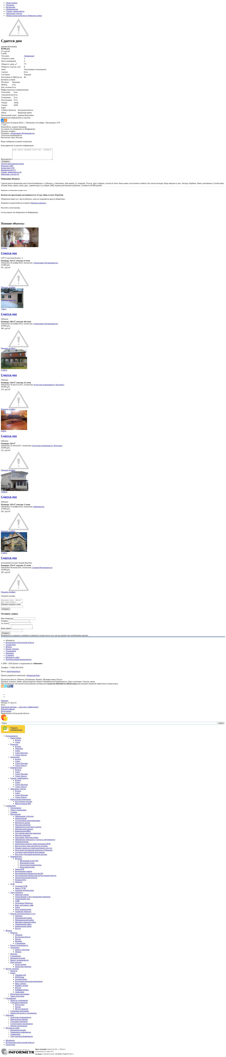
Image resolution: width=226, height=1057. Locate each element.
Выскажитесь (6, 159)
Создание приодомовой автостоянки (30, 852)
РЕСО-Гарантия (21, 1009)
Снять (17, 751)
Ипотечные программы (19, 994)
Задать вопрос (20, 964)
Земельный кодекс (27, 863)
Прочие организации (18, 1026)
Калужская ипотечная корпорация (28, 981)
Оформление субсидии (24, 816)
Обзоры (18, 952)
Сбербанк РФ (20, 975)
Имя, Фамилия (7, 618)
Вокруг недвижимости (19, 960)
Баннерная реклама (18, 1030)
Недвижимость (12, 736)
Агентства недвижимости (20, 1017)
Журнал (9, 647)
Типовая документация (24, 890)
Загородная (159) (7, 168)
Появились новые (35, 16)
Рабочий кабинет (8, 709)
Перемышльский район (24, 920)
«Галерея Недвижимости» (42, 568)
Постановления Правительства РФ (29, 873)
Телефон (4, 621)
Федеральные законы (23, 871)
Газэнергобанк (21, 979)
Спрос (17, 742)
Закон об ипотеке (17, 996)
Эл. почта (5, 623)
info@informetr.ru (13, 671)
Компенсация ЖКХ (23, 831)
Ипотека (18, 941)
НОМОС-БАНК (21, 986)
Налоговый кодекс (27, 867)
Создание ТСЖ (21, 886)
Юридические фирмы (19, 1019)
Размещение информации (20, 1032)
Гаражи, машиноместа (15, 11)
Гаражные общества (23, 912)
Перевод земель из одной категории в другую (33, 848)
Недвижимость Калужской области (20, 643)
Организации (15, 808)
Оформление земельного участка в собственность (35, 840)
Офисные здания (22, 895)
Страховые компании (19, 1003)
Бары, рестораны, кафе (24, 905)
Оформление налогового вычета (28, 827)
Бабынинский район (23, 926)
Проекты (18, 882)
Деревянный (29, 56)
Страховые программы (19, 1011)
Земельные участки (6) (10, 174)
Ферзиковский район (23, 918)
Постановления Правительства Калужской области (35, 876)
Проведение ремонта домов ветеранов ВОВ (32, 844)
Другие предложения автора (12, 164)
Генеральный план (22, 899)
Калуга (18, 928)
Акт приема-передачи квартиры (28, 833)
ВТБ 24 (18, 988)
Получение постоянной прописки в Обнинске (33, 850)
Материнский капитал (24, 829)
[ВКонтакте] (2, 120)
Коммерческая (12, 9)
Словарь (13, 812)
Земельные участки (14, 13)
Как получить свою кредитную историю (31, 846)
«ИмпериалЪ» (38, 507)
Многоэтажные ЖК (23, 804)
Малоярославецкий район (25, 922)
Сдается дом (9, 253)
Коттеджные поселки (23, 801)
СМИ (17, 901)
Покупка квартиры (22, 835)
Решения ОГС (20, 880)
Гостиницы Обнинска (24, 903)
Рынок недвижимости (19, 945)
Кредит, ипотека (12, 649)
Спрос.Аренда (21, 755)
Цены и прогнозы (22, 950)
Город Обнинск (16, 892)
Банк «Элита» (20, 983)
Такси (17, 907)
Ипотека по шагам (22, 823)
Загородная (10, 7)
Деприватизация (21, 842)
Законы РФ (19, 869)
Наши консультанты (23, 967)
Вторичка (10, 5)
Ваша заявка (6, 628)
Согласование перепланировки (27, 821)
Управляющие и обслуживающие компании (32, 897)
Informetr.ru (10, 1040)
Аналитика (14, 947)
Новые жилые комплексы (16, 16)
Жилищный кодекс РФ (29, 861)
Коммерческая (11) (8, 170)
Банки (12, 973)
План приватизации (23, 909)
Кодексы (18, 859)
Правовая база (16, 856)
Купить (18, 740)
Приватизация (21, 818)
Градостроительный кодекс (31, 865)
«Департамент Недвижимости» (22, 133)
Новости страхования (19, 1000)
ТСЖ (12, 884)
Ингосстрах (19, 1005)
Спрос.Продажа (21, 753)
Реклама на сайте (12, 657)
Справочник (11, 645)
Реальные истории (17, 958)
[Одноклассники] (5, 120)
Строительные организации (21, 1024)
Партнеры (10, 653)
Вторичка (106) (7, 166)
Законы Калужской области (26, 878)
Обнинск (4, 701)
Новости (13, 933)
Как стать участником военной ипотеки (31, 854)
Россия (18, 939)
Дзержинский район (23, 924)
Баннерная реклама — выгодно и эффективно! (19, 707)
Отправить (5, 161)
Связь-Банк (19, 992)
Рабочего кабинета (38, 203)
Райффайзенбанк (22, 990)
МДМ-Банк (19, 977)
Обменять (19, 749)
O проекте (10, 655)
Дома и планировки (18, 810)
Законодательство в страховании (23, 1013)
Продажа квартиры (22, 825)
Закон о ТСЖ (20, 888)
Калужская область (22, 937)
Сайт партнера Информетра (21, 1036)
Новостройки (11, 3)
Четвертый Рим (33, 675)
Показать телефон (8, 131)
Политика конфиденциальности (18, 659)
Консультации (16, 962)
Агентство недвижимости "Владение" (49, 385)
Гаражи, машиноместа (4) (11, 172)
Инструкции (15, 814)
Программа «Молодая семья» (26, 837)
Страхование (11, 651)
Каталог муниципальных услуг (23, 914)
